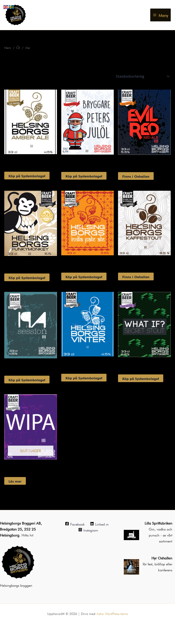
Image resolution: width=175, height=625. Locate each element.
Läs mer (15, 481)
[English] (6, 6)
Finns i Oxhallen (135, 176)
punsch (154, 535)
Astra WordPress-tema (112, 613)
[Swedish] (11, 6)
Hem (7, 47)
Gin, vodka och (160, 529)
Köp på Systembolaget (27, 175)
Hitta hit (27, 535)
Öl (18, 47)
